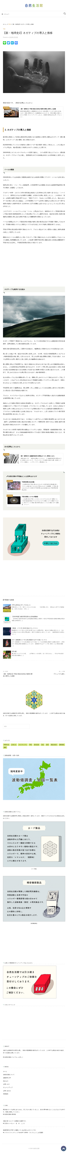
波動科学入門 (7, 1078)
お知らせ (13, 744)
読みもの (5, 1081)
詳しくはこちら (51, 543)
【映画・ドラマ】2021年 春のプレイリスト (25, 628)
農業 (5, 747)
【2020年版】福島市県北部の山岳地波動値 (25, 616)
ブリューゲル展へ (59, 674)
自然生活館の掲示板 (10, 1114)
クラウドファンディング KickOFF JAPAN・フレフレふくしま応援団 (23, 1132)
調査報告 (61, 744)
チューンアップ (8, 1087)
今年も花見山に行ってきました (21, 605)
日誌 (42, 744)
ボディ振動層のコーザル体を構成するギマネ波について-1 (29, 640)
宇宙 (4, 29)
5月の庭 (14, 651)
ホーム (5, 1071)
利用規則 (5, 1094)
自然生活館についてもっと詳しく (13, 1057)
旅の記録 (36, 744)
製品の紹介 (54, 744)
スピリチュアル (23, 744)
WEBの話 (6, 744)
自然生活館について (8, 1074)
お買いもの (6, 1084)
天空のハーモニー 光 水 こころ (14, 1123)
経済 (47, 744)
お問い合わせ (7, 1090)
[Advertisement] (34, 263)
